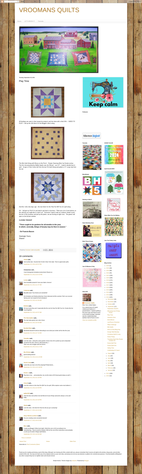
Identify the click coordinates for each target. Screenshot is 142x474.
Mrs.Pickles (27, 352)
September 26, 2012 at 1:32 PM (32, 377)
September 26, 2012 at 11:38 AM (33, 367)
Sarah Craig (27, 362)
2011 (107, 373)
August (110, 353)
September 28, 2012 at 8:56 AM (32, 434)
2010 (107, 376)
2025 (107, 265)
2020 (107, 278)
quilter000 (27, 393)
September (111, 306)
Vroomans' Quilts (90, 303)
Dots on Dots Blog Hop (113, 329)
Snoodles (26, 338)
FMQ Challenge (111, 324)
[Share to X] (48, 250)
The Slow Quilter (28, 318)
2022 (107, 273)
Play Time (110, 315)
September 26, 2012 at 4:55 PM (32, 388)
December (111, 299)
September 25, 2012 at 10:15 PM (33, 274)
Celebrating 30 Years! (113, 350)
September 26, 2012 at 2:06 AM (32, 300)
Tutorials (40, 21)
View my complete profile (89, 320)
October (110, 304)
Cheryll (26, 383)
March (110, 365)
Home (19, 21)
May (109, 360)
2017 (107, 285)
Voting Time (110, 348)
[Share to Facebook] (50, 250)
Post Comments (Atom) (33, 444)
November (111, 301)
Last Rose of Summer (113, 322)
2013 (107, 295)
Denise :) (26, 373)
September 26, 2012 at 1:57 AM (32, 285)
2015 (107, 290)
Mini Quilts (110, 327)
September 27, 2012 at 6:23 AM (32, 410)
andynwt (74, 460)
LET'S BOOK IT (29, 21)
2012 (107, 297)
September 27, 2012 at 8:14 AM (32, 420)
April (109, 363)
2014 (107, 292)
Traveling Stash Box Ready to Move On (115, 339)
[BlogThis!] (46, 250)
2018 (107, 282)
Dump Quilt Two (111, 343)
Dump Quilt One (111, 345)
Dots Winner (110, 320)
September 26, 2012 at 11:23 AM (33, 357)
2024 (107, 268)
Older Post (73, 441)
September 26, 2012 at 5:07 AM (32, 312)
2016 (107, 287)
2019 (107, 280)
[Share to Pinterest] (52, 250)
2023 (107, 270)
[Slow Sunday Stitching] (113, 210)
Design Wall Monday (113, 332)
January (110, 370)
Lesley (26, 280)
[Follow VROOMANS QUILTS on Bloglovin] (91, 138)
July (109, 356)
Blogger (86, 460)
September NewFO (112, 308)
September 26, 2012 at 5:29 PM (32, 400)
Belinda (26, 306)
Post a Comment (26, 438)
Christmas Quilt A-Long (113, 334)
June (109, 358)
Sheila (25, 259)
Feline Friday (111, 337)
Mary (25, 426)
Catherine (27, 290)
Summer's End (111, 317)
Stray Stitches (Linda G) (31, 415)
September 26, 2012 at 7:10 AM (32, 333)
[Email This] (44, 250)
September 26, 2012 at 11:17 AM (33, 346)
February (110, 368)
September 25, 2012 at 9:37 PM (32, 264)
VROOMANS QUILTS (49, 10)
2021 (107, 275)
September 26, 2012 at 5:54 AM (32, 322)
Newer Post (23, 441)
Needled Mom (28, 328)
